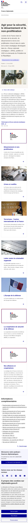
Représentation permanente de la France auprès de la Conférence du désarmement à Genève (14, 407)
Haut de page (23, 446)
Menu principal (25, 2)
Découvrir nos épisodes (14, 462)
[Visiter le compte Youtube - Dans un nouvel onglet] (24, 475)
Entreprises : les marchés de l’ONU (12, 440)
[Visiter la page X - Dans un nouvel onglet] (2, 475)
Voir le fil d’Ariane (5, 15)
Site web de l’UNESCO (8, 442)
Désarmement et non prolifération (10, 60)
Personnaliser (14, 520)
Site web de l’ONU (7, 435)
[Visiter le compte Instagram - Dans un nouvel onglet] (15, 475)
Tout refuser (14, 515)
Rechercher (21, 2)
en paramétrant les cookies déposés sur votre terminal (13, 503)
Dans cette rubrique (9, 90)
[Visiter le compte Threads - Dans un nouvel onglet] (11, 475)
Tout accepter (14, 511)
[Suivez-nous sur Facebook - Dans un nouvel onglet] (7, 475)
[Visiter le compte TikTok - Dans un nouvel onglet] (20, 475)
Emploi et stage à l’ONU (9, 437)
